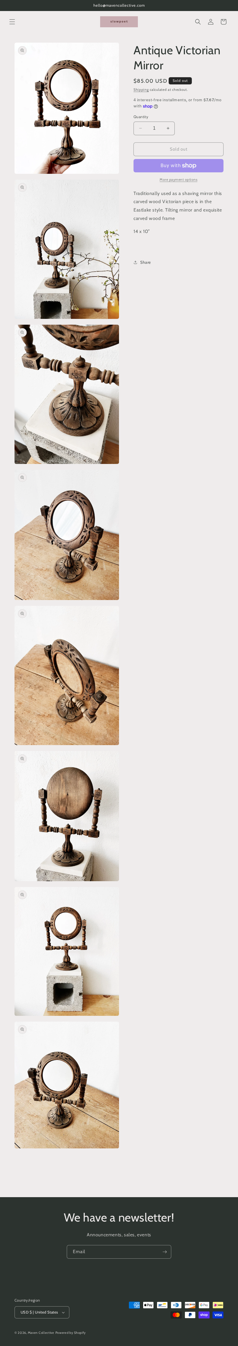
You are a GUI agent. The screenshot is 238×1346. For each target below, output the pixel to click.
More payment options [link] (178, 179)
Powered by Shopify (70, 1333)
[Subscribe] (164, 1252)
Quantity (141, 116)
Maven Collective (41, 1333)
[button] (12, 21)
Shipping (141, 89)
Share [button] (145, 262)
